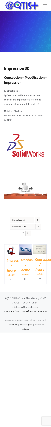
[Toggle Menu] (45, 6)
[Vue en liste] (28, 233)
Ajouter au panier (11, 249)
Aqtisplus (25, 329)
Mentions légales (26, 324)
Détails (9, 255)
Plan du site (13, 324)
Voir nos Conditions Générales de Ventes (26, 311)
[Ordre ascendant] (37, 220)
